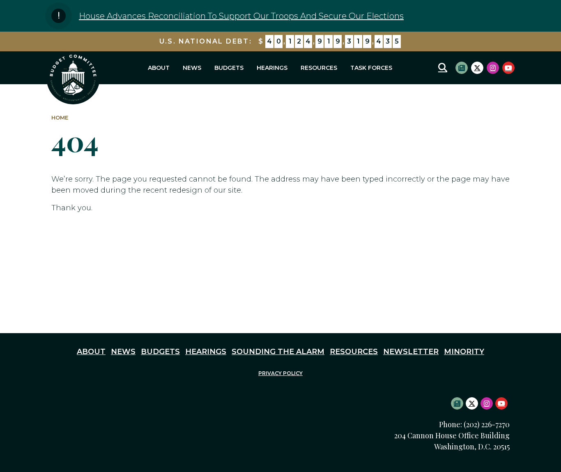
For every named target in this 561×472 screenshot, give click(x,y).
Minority (464, 351)
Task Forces (371, 67)
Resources (319, 67)
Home (59, 118)
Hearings (272, 67)
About (159, 67)
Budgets (229, 67)
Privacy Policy (280, 373)
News (192, 67)
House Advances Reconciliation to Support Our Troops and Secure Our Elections (241, 16)
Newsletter (411, 351)
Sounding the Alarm (278, 351)
